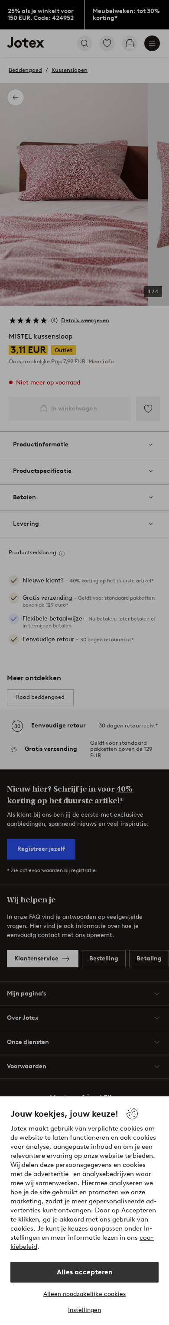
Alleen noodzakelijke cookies (84, 1294)
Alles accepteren (85, 1272)
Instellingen (84, 1310)
